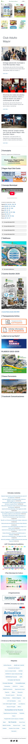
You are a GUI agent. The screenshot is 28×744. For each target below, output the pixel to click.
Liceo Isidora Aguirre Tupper (9, 703)
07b (7, 206)
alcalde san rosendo (19, 665)
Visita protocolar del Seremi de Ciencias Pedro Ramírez (14, 523)
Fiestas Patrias (6, 698)
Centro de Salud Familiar (10, 671)
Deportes (7, 692)
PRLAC (13, 716)
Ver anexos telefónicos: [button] (9, 269)
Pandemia (22, 713)
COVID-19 (15, 686)
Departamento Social (20, 689)
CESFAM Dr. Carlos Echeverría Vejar (13, 673)
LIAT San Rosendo (11, 700)
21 (11, 206)
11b (10, 204)
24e (13, 216)
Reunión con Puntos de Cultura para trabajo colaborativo (14, 520)
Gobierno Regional (16, 698)
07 (5, 212)
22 (7, 218)
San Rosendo (12, 722)
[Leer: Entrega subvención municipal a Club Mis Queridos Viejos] (14, 53)
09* (7, 212)
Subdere (5, 728)
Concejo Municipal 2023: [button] (9, 230)
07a (5, 206)
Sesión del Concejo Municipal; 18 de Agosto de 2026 (14, 509)
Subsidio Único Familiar (14, 728)
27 (9, 218)
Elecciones (19, 695)
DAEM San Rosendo (7, 689)
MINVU (19, 706)
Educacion (20, 692)
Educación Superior (10, 695)
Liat (24, 698)
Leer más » (5, 73)
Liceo (19, 700)
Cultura (21, 686)
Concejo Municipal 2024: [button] (9, 226)
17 (9, 214)
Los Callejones (21, 703)
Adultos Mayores (7, 665)
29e (14, 212)
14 (9, 206)
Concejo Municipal (8, 683)
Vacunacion (13, 731)
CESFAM (20, 671)
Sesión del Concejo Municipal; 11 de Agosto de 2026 (14, 536)
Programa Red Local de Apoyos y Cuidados (13, 718)
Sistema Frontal (16, 725)
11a (8, 204)
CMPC (20, 676)
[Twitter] (14, 741)
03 (5, 214)
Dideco (13, 692)
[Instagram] (17, 741)
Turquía (23, 728)
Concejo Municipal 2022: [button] (9, 234)
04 (6, 204)
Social (24, 725)
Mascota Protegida (11, 706)
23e (12, 208)
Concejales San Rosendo (14, 680)
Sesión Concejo (7, 725)
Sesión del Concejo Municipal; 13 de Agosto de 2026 (14, 529)
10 (7, 214)
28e (14, 206)
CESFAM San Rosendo (11, 677)
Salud (4, 722)
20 (5, 218)
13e (13, 204)
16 (9, 208)
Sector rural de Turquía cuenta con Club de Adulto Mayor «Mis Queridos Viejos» (13, 132)
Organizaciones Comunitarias (10, 713)
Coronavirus (7, 686)
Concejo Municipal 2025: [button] (9, 222)
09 (7, 208)
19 (9, 210)
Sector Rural (22, 722)
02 (5, 208)
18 (15, 204)
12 (7, 210)
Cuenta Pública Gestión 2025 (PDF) (10, 311)
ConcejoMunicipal (20, 683)
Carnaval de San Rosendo (14, 668)
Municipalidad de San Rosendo (14, 710)
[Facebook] (11, 741)
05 (5, 210)
